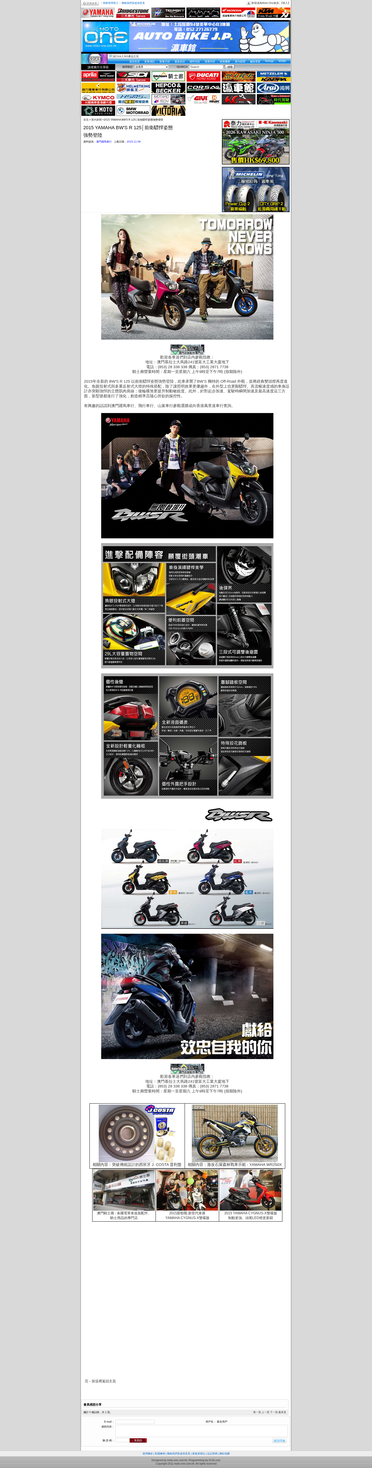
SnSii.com (214, 1460)
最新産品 (180, 61)
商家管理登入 (110, 3)
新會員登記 (198, 1453)
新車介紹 (165, 61)
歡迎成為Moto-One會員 (265, 3)
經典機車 (225, 61)
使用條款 (148, 1453)
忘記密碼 (212, 1453)
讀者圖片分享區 (98, 67)
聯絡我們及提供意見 (133, 3)
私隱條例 (160, 1453)
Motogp (269, 61)
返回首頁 (134, 61)
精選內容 (210, 61)
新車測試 (149, 61)
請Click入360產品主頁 (126, 56)
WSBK (282, 61)
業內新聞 (240, 61)
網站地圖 (224, 1453)
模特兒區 (195, 61)
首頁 (85, 119)
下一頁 (274, 1412)
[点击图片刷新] (138, 1440)
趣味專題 (255, 61)
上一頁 (265, 1412)
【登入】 (285, 3)
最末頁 (282, 1412)
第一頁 (257, 1412)
